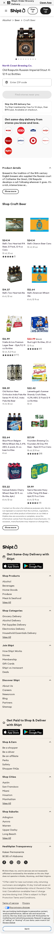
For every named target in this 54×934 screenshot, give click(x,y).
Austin (5, 782)
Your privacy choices (19, 908)
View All (6, 602)
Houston (7, 795)
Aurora (6, 821)
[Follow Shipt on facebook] (4, 863)
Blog (5, 698)
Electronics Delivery (13, 629)
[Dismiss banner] (4, 2)
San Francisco (10, 787)
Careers (7, 690)
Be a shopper (10, 748)
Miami (5, 791)
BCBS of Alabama (12, 856)
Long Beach (9, 834)
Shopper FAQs (10, 769)
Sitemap (7, 707)
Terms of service (10, 903)
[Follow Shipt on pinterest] (18, 863)
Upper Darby (9, 830)
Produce (7, 594)
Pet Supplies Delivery (14, 625)
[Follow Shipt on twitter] (26, 863)
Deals (5, 672)
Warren (6, 826)
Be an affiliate (10, 756)
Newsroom (8, 694)
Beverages (8, 586)
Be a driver (8, 752)
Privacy (26, 903)
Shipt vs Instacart (12, 668)
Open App (46, 2)
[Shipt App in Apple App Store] (11, 566)
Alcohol (6, 581)
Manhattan (9, 799)
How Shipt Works (12, 651)
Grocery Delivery (11, 616)
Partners (7, 703)
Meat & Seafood (11, 598)
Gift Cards (8, 664)
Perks (5, 760)
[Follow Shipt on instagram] (11, 863)
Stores (6, 655)
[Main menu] (6, 11)
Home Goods (10, 590)
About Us (7, 686)
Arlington (7, 817)
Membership (9, 659)
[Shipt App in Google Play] (33, 566)
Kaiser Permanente (13, 852)
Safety (6, 764)
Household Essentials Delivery (19, 633)
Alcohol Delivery (11, 620)
